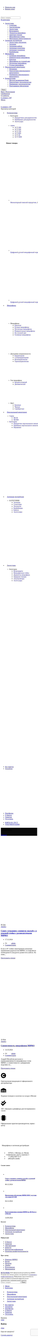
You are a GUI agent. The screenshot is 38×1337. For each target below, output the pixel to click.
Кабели (16, 510)
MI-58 (16, 418)
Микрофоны (9, 54)
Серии (11, 416)
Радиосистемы (10, 78)
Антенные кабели (15, 46)
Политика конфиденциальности (16, 1251)
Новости (8, 1247)
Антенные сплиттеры (17, 48)
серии (12, 125)
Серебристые (19, 409)
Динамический (20, 384)
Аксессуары (9, 23)
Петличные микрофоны (17, 63)
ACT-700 (18, 131)
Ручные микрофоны (16, 65)
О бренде (8, 1242)
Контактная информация (14, 1249)
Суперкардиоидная (21, 357)
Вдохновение (10, 1267)
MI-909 (16, 420)
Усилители (17, 506)
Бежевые (18, 405)
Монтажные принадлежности (20, 38)
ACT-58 (17, 135)
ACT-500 (18, 129)
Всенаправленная (21, 359)
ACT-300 (18, 127)
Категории (13, 422)
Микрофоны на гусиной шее (19, 61)
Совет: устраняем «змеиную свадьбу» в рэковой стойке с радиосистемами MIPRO (19, 933)
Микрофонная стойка (17, 37)
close (2, 1320)
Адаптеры (13, 25)
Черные (17, 407)
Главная (4, 835)
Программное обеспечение (19, 86)
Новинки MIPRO (11, 1259)
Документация (10, 1246)
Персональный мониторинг (15, 67)
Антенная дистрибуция (13, 40)
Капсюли (12, 59)
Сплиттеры (18, 504)
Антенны (12, 44)
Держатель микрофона (17, 33)
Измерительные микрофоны (19, 57)
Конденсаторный (21, 382)
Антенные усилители (17, 50)
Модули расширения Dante (19, 80)
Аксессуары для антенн (17, 42)
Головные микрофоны (17, 56)
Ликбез (3, 927)
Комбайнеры (13, 52)
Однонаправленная (21, 361)
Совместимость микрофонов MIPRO (18, 1046)
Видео (7, 1261)
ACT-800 (18, 133)
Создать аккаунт (7, 1335)
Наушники (13, 69)
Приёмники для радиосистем (19, 84)
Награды (8, 1263)
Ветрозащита (14, 31)
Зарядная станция (15, 35)
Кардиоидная (19, 356)
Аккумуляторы (14, 27)
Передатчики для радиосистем (20, 82)
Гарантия (8, 1244)
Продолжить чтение (8, 958)
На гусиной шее (20, 333)
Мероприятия (10, 1269)
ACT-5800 (18, 137)
